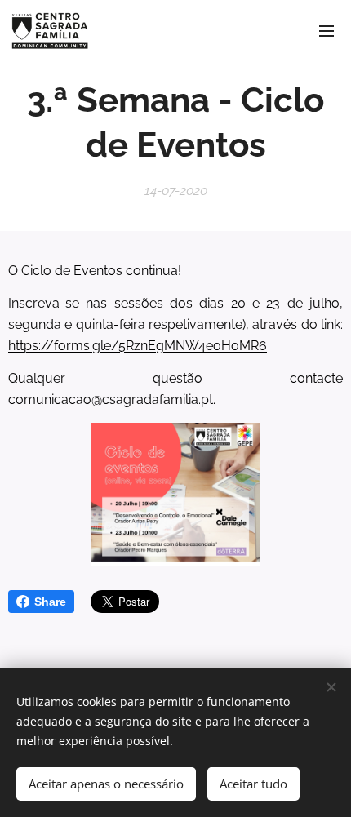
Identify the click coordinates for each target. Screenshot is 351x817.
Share (50, 601)
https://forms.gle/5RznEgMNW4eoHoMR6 (137, 345)
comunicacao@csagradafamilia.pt (110, 399)
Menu (326, 30)
